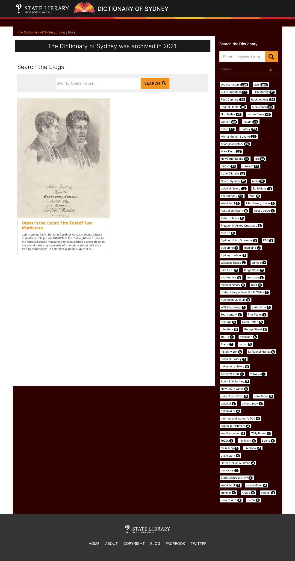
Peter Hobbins (232, 218)
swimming (229, 448)
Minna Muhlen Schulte (238, 137)
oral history (230, 456)
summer (228, 493)
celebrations (256, 485)
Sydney (248, 129)
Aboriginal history (235, 144)
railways (257, 374)
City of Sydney (233, 181)
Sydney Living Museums (238, 240)
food (256, 285)
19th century (231, 314)
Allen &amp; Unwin (260, 203)
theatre (227, 233)
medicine (252, 248)
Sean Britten (252, 322)
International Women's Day (240, 418)
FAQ (267, 240)
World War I (230, 203)
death (253, 500)
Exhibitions (262, 188)
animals (258, 263)
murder (228, 166)
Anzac (248, 493)
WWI (254, 196)
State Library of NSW (236, 478)
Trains (226, 344)
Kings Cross (253, 270)
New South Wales (234, 389)
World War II (230, 485)
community (230, 411)
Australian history (234, 211)
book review (230, 500)
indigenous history (234, 366)
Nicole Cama (259, 114)
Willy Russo (260, 433)
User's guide (264, 211)
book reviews (262, 99)
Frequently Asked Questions (241, 225)
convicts (250, 166)
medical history (232, 285)
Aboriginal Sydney (234, 381)
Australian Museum (235, 300)
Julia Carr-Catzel (234, 396)
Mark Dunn (231, 151)
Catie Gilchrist (232, 173)
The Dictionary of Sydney (36, 32)
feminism (247, 441)
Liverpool (252, 448)
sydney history (234, 84)
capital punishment (235, 426)
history (250, 122)
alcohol (267, 493)
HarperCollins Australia (237, 463)
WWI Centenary (233, 307)
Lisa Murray (264, 92)
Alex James (262, 107)
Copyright (134, 543)
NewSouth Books (234, 159)
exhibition (248, 337)
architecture (230, 277)
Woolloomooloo (232, 433)
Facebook (175, 543)
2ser (260, 84)
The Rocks (256, 314)
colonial (228, 403)
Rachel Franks (233, 107)
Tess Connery (232, 99)
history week (231, 352)
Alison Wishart (232, 374)
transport (255, 277)
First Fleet (229, 270)
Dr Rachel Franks (261, 352)
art (259, 159)
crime (227, 129)
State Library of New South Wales (244, 292)
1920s (226, 441)
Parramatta (261, 307)
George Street (255, 329)
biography (229, 470)
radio (258, 181)
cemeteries (263, 396)
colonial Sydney (233, 359)
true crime (229, 248)
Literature (229, 329)
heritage (228, 322)
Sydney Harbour (233, 255)
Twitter (198, 543)
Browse (225, 69)
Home (94, 543)
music (245, 344)
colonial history (233, 188)
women (228, 122)
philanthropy (252, 403)
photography (231, 196)
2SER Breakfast (233, 92)
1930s (227, 337)
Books (268, 441)
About (111, 543)
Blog (62, 32)
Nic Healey (230, 114)
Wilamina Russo (233, 263)
